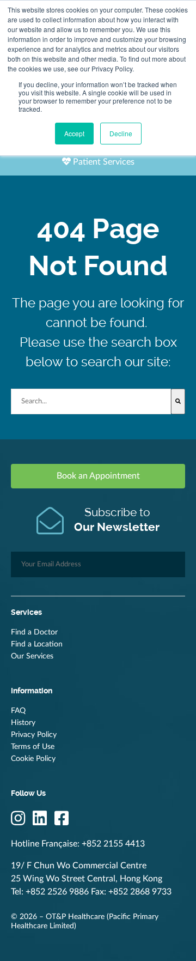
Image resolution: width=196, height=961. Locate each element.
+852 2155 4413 (113, 843)
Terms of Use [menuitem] (32, 747)
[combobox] (91, 401)
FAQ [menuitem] (18, 711)
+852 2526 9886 (57, 891)
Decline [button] (120, 133)
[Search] (178, 401)
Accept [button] (74, 133)
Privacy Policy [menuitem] (34, 735)
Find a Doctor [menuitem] (34, 632)
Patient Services (102, 162)
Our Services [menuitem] (32, 656)
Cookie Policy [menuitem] (33, 759)
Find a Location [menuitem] (37, 644)
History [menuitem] (23, 723)
